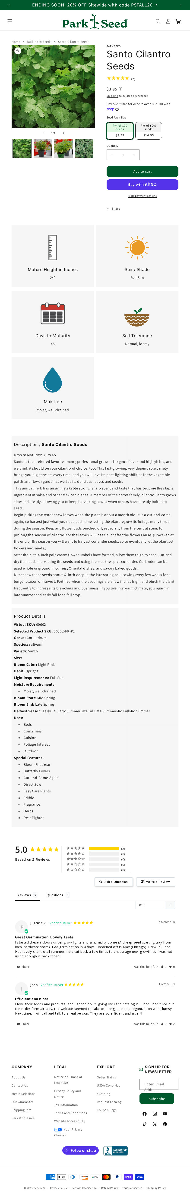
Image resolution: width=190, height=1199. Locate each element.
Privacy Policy (58, 1188)
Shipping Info (22, 1110)
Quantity (112, 146)
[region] (95, 5)
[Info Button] (120, 89)
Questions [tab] (55, 895)
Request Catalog (109, 1102)
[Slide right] (63, 133)
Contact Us (20, 1085)
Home (16, 42)
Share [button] (116, 208)
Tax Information (66, 1105)
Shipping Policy (156, 1188)
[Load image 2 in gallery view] (43, 148)
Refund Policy (109, 1188)
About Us (18, 1077)
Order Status (106, 1077)
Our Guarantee (23, 1102)
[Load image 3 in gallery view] (63, 148)
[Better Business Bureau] (115, 1150)
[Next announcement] (181, 5)
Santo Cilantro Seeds (73, 42)
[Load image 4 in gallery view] (84, 148)
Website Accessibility (69, 1121)
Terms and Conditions (70, 1113)
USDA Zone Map (109, 1085)
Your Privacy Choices (68, 1132)
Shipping (112, 95)
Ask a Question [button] (116, 881)
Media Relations (23, 1094)
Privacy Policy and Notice (67, 1094)
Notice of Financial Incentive (68, 1080)
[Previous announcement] (9, 5)
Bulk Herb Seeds (39, 42)
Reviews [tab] (24, 895)
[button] (10, 21)
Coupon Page (107, 1110)
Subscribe (157, 1098)
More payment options (142, 195)
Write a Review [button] (158, 881)
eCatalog (103, 1094)
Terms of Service (132, 1188)
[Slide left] (43, 133)
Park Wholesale (23, 1118)
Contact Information (84, 1188)
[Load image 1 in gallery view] (22, 148)
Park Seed (39, 1188)
